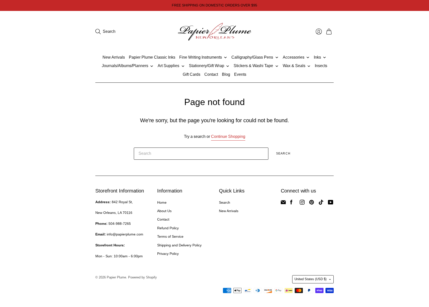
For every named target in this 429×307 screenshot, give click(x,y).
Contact (163, 219)
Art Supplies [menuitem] (168, 66)
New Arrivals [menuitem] (114, 57)
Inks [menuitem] (317, 57)
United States (310, 279)
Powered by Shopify (142, 277)
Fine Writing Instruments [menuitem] (200, 57)
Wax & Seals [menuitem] (294, 66)
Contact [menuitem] (211, 74)
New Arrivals (228, 211)
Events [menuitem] (240, 74)
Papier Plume (116, 277)
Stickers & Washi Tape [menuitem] (253, 66)
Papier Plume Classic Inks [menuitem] (152, 57)
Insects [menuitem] (321, 66)
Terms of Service (170, 236)
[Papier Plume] (214, 32)
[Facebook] (291, 203)
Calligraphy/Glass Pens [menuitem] (252, 57)
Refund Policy (168, 228)
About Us (164, 211)
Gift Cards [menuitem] (191, 74)
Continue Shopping (228, 136)
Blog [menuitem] (226, 74)
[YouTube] (330, 203)
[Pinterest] (311, 203)
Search (283, 153)
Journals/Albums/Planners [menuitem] (125, 66)
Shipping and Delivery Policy (179, 245)
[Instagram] (302, 203)
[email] (283, 203)
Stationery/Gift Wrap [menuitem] (206, 66)
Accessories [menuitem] (293, 57)
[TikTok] (321, 203)
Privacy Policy (168, 254)
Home (162, 202)
